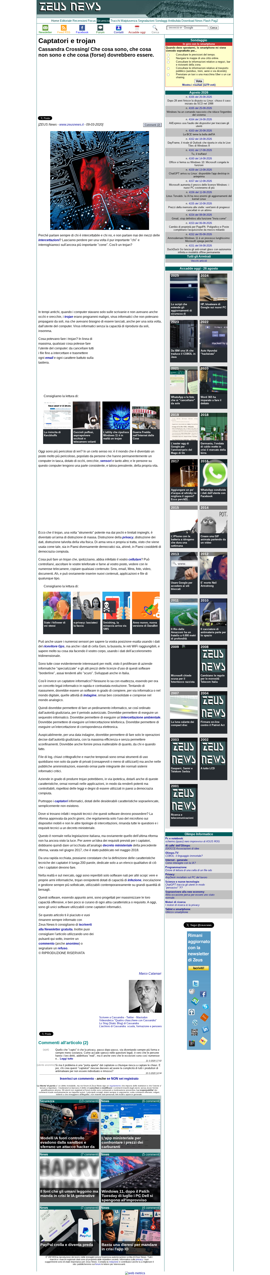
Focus (92, 20)
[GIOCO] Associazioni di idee (182, 848)
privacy (127, 537)
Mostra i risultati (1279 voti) (198, 84)
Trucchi (115, 20)
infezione (134, 880)
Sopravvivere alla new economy (184, 891)
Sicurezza (103, 20)
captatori (61, 801)
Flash (207, 20)
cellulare (134, 559)
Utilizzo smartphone (176, 912)
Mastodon (141, 1017)
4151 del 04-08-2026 (200, 245)
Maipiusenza (129, 20)
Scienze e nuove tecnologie (182, 881)
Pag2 (214, 20)
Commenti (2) (152, 124)
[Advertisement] (67, 87)
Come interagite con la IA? (180, 862)
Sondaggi (161, 20)
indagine (89, 695)
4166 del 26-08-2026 (200, 96)
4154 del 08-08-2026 (200, 214)
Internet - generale (176, 859)
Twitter (130, 1017)
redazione (113, 1262)
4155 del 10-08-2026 (200, 203)
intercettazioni (48, 240)
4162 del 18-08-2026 (200, 138)
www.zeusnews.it (71, 124)
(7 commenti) (90, 1154)
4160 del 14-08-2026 (200, 158)
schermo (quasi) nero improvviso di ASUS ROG (192, 841)
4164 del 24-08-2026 (200, 119)
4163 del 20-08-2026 (200, 130)
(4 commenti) (151, 1207)
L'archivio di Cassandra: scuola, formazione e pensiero (130, 1026)
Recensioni (80, 20)
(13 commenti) (89, 1101)
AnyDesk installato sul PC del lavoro (186, 877)
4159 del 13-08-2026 (200, 169)
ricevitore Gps (53, 646)
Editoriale (66, 20)
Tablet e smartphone (177, 909)
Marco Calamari (150, 973)
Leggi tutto (66, 1058)
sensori (105, 461)
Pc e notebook (174, 838)
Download (187, 20)
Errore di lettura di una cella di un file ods (188, 870)
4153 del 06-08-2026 (200, 223)
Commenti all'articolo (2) (63, 1042)
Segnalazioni (146, 20)
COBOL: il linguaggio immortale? (184, 855)
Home (55, 20)
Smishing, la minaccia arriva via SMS (114, 625)
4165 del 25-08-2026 (200, 108)
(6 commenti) (151, 1101)
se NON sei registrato (123, 1078)
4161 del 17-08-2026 (200, 150)
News (199, 20)
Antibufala (174, 20)
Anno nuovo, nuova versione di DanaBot (145, 624)
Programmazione (175, 867)
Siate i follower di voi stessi (54, 624)
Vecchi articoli (199, 260)
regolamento (115, 1086)
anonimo (72, 943)
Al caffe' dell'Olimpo (177, 845)
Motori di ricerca (175, 902)
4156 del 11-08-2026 (200, 192)
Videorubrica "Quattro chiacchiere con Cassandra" (128, 1020)
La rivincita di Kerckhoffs (52, 434)
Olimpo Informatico (199, 834)
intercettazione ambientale (140, 717)
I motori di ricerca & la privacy (182, 905)
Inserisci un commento (77, 1078)
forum (98, 1264)
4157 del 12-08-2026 (200, 181)
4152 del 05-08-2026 (200, 234)
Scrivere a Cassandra (111, 1017)
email (49, 357)
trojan (68, 316)
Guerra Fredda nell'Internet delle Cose (143, 435)
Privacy (169, 874)
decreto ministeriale (117, 845)
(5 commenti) (151, 1154)
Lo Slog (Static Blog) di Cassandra (119, 1023)
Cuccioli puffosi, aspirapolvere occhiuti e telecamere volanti (85, 437)
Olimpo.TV (171, 852)
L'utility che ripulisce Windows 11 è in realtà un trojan (116, 435)
